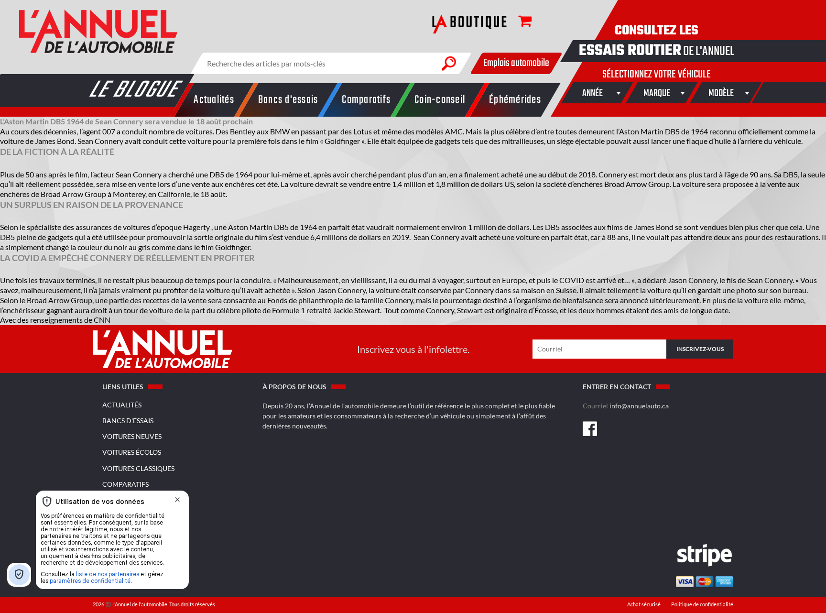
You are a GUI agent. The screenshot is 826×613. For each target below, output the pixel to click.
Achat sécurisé (644, 604)
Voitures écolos (131, 452)
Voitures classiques (138, 468)
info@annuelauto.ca (639, 406)
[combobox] (592, 92)
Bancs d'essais (127, 420)
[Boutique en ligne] (469, 23)
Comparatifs (125, 484)
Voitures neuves (132, 436)
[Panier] (520, 22)
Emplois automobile (516, 63)
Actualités (121, 405)
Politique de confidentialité (702, 604)
